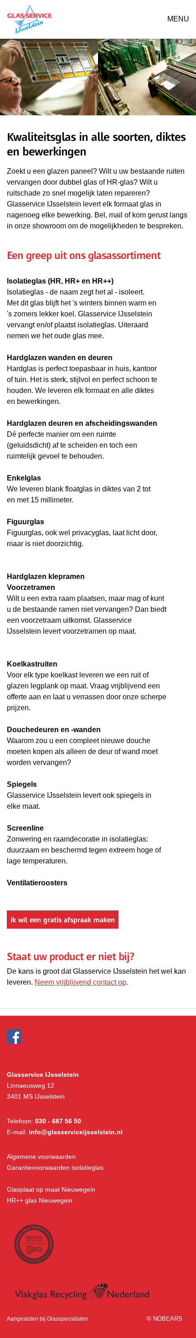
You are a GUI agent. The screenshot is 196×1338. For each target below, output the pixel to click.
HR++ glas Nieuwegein (39, 1200)
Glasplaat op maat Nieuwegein (51, 1189)
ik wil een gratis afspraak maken (62, 919)
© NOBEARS (164, 1318)
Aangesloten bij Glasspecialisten (47, 1319)
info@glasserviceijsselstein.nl (76, 1132)
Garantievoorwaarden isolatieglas (55, 1167)
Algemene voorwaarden (41, 1156)
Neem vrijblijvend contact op (80, 982)
